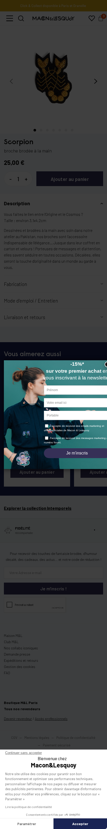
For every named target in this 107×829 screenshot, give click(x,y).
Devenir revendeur (18, 723)
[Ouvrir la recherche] (21, 22)
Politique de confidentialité (75, 742)
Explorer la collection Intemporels (37, 512)
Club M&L (11, 646)
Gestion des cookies (19, 671)
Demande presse (17, 658)
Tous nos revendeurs (22, 713)
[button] (9, 22)
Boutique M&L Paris (21, 707)
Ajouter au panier (70, 183)
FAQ (7, 677)
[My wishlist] (91, 22)
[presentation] (11, 85)
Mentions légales (37, 742)
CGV (14, 742)
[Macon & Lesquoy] (53, 22)
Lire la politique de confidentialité (28, 807)
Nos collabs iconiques (21, 652)
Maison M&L (13, 639)
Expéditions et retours (21, 664)
